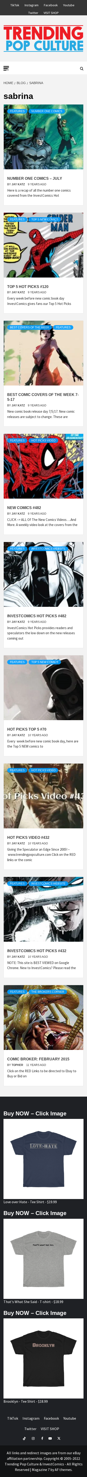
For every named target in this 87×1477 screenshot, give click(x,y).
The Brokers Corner (47, 991)
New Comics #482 (24, 508)
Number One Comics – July (34, 178)
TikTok (14, 4)
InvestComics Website (48, 548)
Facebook (51, 4)
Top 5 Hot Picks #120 (27, 287)
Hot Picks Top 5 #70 (26, 729)
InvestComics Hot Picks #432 (36, 951)
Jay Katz (19, 184)
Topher (18, 1065)
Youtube (68, 4)
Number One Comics (46, 111)
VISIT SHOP (51, 12)
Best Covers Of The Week (29, 327)
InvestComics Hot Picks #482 (36, 616)
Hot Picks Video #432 (28, 838)
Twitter (33, 12)
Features (17, 111)
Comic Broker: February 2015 (38, 1059)
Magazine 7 (41, 1469)
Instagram (32, 4)
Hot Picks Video (43, 440)
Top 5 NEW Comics (44, 219)
